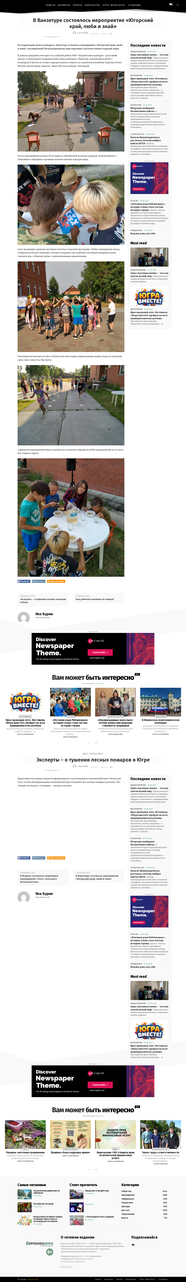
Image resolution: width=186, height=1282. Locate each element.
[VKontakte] (170, 4)
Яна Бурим (83, 33)
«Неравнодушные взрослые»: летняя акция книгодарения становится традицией (115, 722)
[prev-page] (89, 743)
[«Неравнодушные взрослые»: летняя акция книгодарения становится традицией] (115, 702)
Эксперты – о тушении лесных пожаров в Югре (43, 601)
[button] (177, 4)
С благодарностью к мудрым (99, 1217)
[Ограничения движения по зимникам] (25, 1194)
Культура (134, 201)
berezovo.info (33, 1279)
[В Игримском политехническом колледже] (160, 702)
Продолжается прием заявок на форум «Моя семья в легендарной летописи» (47, 1219)
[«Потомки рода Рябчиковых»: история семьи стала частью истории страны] (70, 702)
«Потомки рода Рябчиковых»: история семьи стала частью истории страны (147, 207)
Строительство (137, 134)
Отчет (70, 1267)
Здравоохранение (138, 51)
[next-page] (95, 743)
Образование (161, 716)
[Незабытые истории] (25, 1207)
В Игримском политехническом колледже (160, 721)
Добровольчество (115, 716)
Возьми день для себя (142, 233)
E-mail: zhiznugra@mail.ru (73, 1261)
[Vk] (133, 1245)
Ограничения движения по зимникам (46, 1191)
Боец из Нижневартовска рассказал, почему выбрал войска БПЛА (145, 140)
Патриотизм (135, 105)
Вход (63, 1267)
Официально (136, 230)
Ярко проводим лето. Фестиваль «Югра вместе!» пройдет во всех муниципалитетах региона (149, 81)
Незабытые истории (43, 1204)
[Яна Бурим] (75, 33)
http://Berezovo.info (42, 617)
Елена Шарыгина (70, 737)
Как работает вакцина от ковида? (95, 599)
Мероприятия (136, 75)
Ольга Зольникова (25, 734)
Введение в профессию (97, 1190)
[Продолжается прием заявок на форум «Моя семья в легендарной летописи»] (25, 1220)
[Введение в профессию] (77, 1194)
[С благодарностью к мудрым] (77, 1220)
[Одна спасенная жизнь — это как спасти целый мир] (149, 257)
